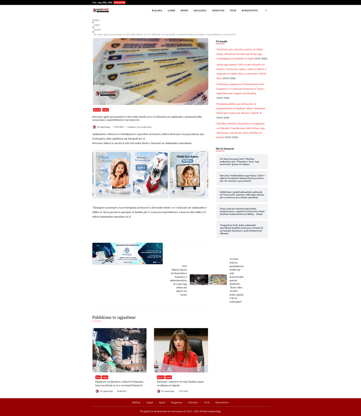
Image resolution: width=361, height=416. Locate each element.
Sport (184, 10)
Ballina (157, 10)
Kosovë (97, 109)
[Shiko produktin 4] (150, 174)
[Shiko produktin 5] (187, 174)
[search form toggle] (266, 10)
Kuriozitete (250, 10)
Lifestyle (218, 10)
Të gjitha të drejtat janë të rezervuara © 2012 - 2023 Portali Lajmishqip (180, 411)
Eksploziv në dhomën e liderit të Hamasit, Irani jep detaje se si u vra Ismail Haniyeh (119, 383)
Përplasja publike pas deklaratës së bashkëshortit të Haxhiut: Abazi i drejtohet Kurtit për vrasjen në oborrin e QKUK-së (241, 108)
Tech (233, 10)
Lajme (171, 10)
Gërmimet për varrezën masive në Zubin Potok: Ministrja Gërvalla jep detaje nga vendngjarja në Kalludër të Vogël (239, 54)
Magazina (200, 10)
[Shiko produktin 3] (113, 174)
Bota (98, 377)
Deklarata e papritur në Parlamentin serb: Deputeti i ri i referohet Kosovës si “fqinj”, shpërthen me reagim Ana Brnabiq (240, 88)
